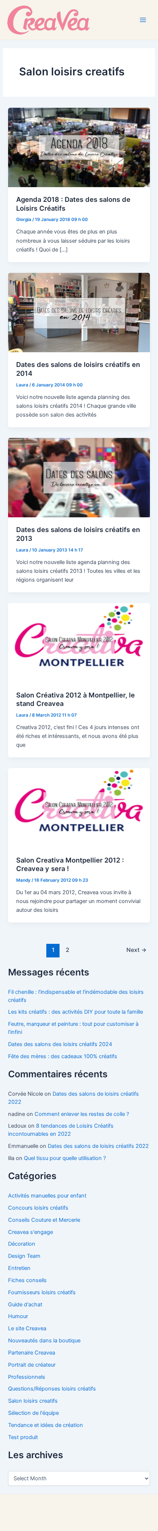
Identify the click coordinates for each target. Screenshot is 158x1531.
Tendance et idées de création (45, 1425)
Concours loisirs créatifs (38, 1208)
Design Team (24, 1256)
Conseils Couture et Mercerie (44, 1220)
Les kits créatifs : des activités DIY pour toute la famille (75, 1012)
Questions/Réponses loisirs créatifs (52, 1388)
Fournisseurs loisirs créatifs (42, 1292)
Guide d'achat (25, 1304)
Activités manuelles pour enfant (47, 1195)
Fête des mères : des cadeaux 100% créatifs (62, 1056)
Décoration (21, 1244)
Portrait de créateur (31, 1365)
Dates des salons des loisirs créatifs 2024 (60, 1044)
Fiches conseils (27, 1280)
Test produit (23, 1437)
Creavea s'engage (30, 1232)
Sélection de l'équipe (33, 1413)
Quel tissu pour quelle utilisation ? (65, 1158)
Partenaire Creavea (31, 1352)
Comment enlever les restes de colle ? (82, 1114)
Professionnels (26, 1377)
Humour (18, 1316)
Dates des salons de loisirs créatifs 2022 (98, 1146)
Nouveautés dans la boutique (44, 1340)
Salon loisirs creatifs (33, 1401)
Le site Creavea (27, 1328)
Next (136, 949)
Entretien (19, 1268)
